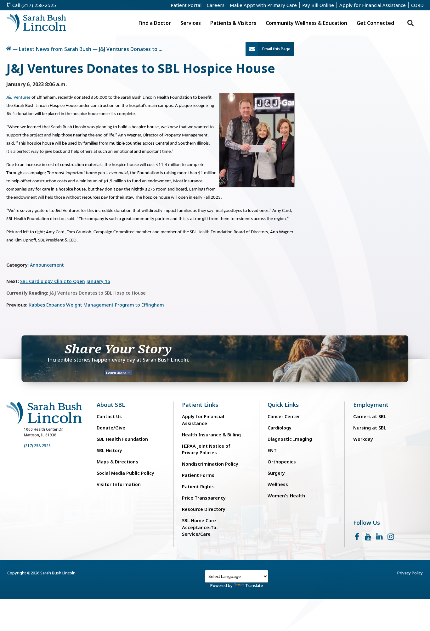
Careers (215, 5)
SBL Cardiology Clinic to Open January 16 (65, 281)
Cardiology (279, 428)
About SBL (111, 404)
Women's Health (286, 496)
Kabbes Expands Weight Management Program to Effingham (96, 305)
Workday (363, 439)
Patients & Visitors (233, 22)
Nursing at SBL (369, 428)
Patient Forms (198, 475)
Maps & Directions (117, 462)
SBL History (109, 450)
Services (190, 22)
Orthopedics (282, 462)
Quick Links (283, 404)
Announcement (47, 265)
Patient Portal (186, 5)
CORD (417, 5)
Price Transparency (204, 498)
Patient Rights (198, 487)
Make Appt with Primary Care (263, 5)
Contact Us (109, 416)
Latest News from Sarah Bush (55, 49)
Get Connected (375, 22)
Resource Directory (203, 509)
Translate (254, 585)
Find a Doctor (155, 22)
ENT (272, 450)
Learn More (116, 372)
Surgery (276, 473)
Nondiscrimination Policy (210, 464)
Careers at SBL (369, 416)
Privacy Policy (410, 573)
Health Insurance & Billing (211, 435)
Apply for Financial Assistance (372, 5)
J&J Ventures (18, 97)
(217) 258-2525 (37, 445)
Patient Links (200, 404)
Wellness (278, 484)
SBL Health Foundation (122, 439)
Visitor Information (119, 484)
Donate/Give (111, 428)
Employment (370, 404)
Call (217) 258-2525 (33, 5)
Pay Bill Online (318, 5)
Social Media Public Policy (125, 473)
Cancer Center (284, 416)
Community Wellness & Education (306, 22)
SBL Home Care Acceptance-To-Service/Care (200, 527)
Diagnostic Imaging (290, 439)
